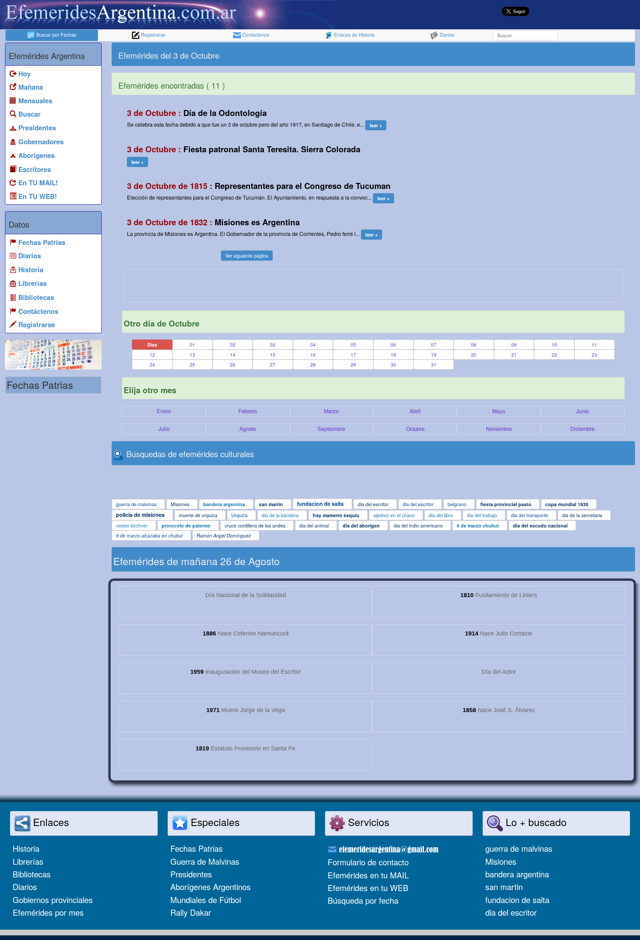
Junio (582, 411)
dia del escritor (511, 912)
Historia (26, 848)
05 (353, 344)
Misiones (500, 861)
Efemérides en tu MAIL (368, 875)
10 (554, 344)
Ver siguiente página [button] (246, 255)
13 (192, 354)
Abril (415, 411)
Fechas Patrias (196, 848)
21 (514, 354)
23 (594, 354)
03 (272, 344)
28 (313, 364)
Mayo (498, 411)
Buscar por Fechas (55, 34)
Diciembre (582, 429)
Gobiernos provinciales (53, 899)
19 (433, 354)
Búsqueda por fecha (363, 900)
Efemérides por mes (48, 912)
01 (192, 344)
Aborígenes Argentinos (210, 886)
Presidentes (191, 874)
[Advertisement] (503, 54)
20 (473, 354)
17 (353, 354)
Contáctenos (255, 34)
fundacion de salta (517, 899)
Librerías (28, 861)
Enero (164, 411)
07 (433, 344)
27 (272, 364)
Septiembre (331, 429)
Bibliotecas (32, 874)
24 (152, 364)
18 (393, 354)
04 (313, 344)
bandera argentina (517, 874)
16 (313, 354)
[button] (375, 125)
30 (393, 364)
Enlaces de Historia (354, 34)
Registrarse (152, 34)
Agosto (247, 429)
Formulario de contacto (368, 862)
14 (232, 354)
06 (393, 344)
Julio (164, 429)
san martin (504, 886)
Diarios (446, 34)
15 (272, 354)
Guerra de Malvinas (204, 861)
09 (514, 344)
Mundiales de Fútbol (205, 899)
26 (232, 364)
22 (554, 354)
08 (473, 344)
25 (192, 364)
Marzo (331, 411)
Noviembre (499, 429)
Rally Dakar (190, 912)
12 (152, 354)
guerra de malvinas (518, 848)
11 (594, 344)
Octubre (415, 429)
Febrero (247, 411)
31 (433, 364)
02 (232, 344)
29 (353, 364)
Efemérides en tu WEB (368, 887)
